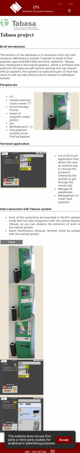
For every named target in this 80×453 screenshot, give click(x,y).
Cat (70, 4)
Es (60, 4)
